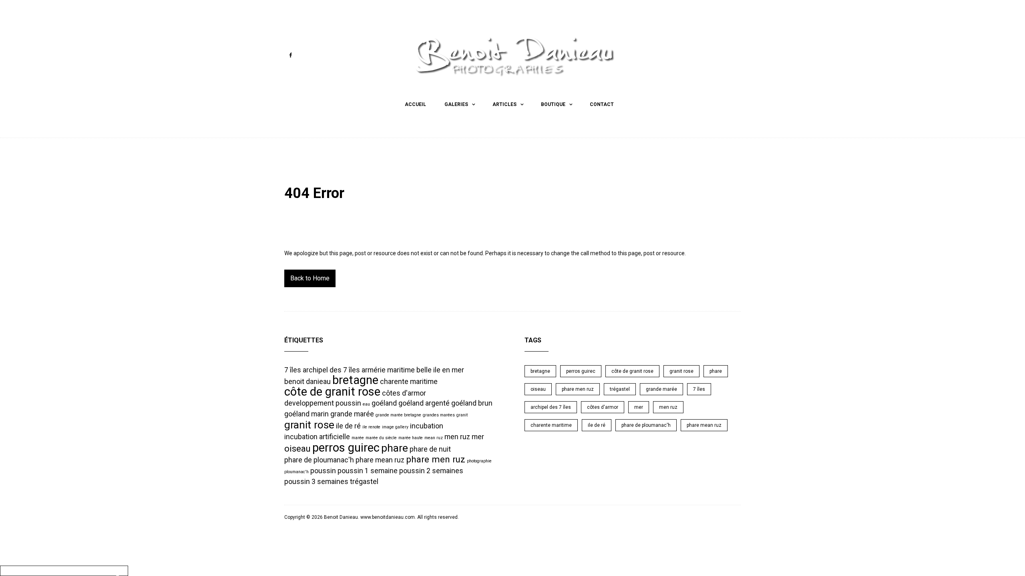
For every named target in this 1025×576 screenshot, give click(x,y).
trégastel (364, 482)
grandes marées (439, 415)
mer (478, 437)
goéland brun (471, 403)
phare (394, 448)
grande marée (352, 414)
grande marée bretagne (398, 415)
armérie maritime (388, 370)
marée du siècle (381, 437)
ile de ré (348, 426)
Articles (504, 104)
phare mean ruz (380, 460)
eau (366, 404)
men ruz (457, 437)
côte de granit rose (332, 391)
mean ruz (433, 437)
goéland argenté (424, 403)
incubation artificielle (317, 437)
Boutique (553, 104)
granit (462, 415)
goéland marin (306, 414)
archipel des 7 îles (331, 370)
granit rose (309, 425)
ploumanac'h (296, 471)
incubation (426, 426)
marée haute (410, 437)
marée (358, 437)
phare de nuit (430, 449)
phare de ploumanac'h (319, 460)
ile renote (371, 427)
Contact (602, 104)
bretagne (355, 380)
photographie (479, 461)
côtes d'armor (404, 393)
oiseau (297, 448)
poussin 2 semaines (431, 471)
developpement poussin (322, 403)
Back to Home (310, 278)
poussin (323, 471)
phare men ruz (435, 459)
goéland (384, 403)
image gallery (395, 427)
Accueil (415, 104)
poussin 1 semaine (368, 471)
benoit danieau (307, 382)
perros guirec (346, 447)
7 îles (292, 370)
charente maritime (409, 382)
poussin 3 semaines (316, 482)
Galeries (456, 104)
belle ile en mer (440, 370)
